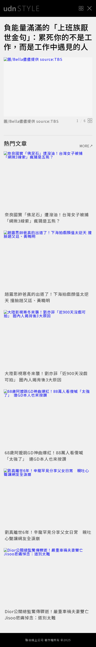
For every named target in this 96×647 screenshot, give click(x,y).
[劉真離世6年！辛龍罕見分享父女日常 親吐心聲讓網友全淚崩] (48, 498)
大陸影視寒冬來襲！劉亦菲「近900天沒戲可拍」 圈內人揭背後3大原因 (46, 376)
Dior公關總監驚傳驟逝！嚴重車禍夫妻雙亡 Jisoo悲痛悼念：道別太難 (49, 614)
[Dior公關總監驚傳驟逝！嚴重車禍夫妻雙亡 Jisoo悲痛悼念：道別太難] (48, 577)
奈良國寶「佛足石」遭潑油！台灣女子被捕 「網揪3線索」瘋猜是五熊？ (49, 217)
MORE (84, 146)
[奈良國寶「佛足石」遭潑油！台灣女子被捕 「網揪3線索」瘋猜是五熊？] (48, 180)
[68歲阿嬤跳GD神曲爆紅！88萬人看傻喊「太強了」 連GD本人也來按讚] (48, 418)
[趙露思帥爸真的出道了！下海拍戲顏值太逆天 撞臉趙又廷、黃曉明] (48, 260)
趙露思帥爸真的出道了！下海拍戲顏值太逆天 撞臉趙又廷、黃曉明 (47, 297)
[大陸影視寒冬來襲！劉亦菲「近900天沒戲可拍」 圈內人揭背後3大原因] (48, 339)
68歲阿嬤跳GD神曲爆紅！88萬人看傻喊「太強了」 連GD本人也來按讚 (44, 455)
